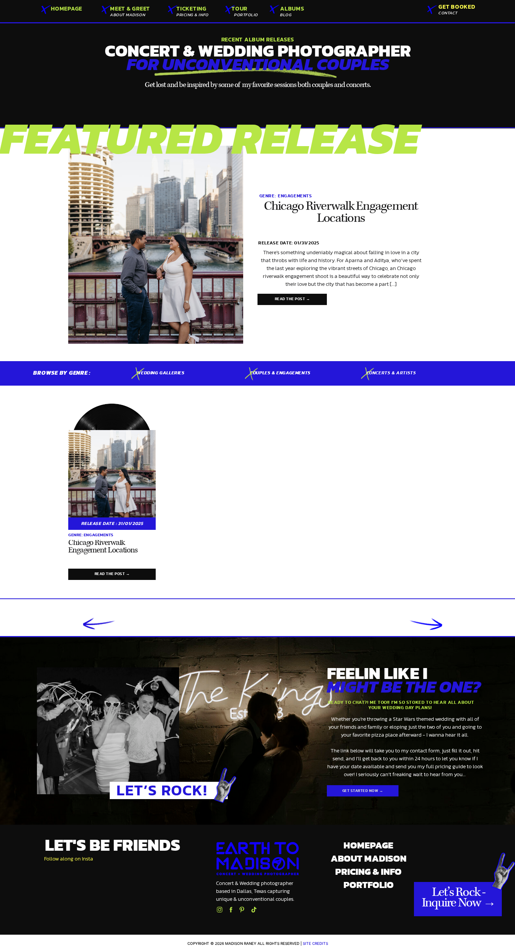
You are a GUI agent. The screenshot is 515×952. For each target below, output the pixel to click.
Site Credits (315, 943)
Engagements (295, 196)
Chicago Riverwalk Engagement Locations (341, 213)
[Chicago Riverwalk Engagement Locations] (155, 245)
